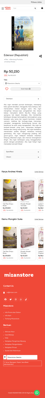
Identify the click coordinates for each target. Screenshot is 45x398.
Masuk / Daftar (37, 2)
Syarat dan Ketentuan (13, 350)
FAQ (6, 338)
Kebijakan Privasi (11, 347)
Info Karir (8, 315)
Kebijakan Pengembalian (13, 344)
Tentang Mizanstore (12, 319)
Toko (5, 80)
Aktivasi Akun (10, 331)
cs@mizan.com (12, 292)
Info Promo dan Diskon (13, 312)
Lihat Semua (39, 171)
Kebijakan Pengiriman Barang (15, 341)
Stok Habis (25, 89)
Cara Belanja (9, 335)
